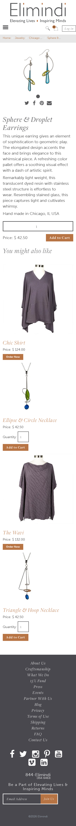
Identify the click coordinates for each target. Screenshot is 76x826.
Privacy (38, 710)
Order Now (13, 356)
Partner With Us (38, 698)
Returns (38, 728)
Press (38, 686)
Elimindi (43, 816)
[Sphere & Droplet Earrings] (38, 70)
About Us (38, 663)
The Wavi (13, 532)
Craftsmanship (38, 669)
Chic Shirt (14, 342)
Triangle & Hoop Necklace (31, 609)
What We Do (38, 675)
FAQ (38, 734)
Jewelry (20, 38)
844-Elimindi (38, 775)
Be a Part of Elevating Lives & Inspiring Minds (38, 786)
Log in (69, 28)
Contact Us (38, 739)
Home (7, 38)
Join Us (49, 799)
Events (38, 692)
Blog (38, 704)
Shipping (38, 722)
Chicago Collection (41, 38)
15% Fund (38, 680)
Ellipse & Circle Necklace (30, 420)
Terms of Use (38, 716)
